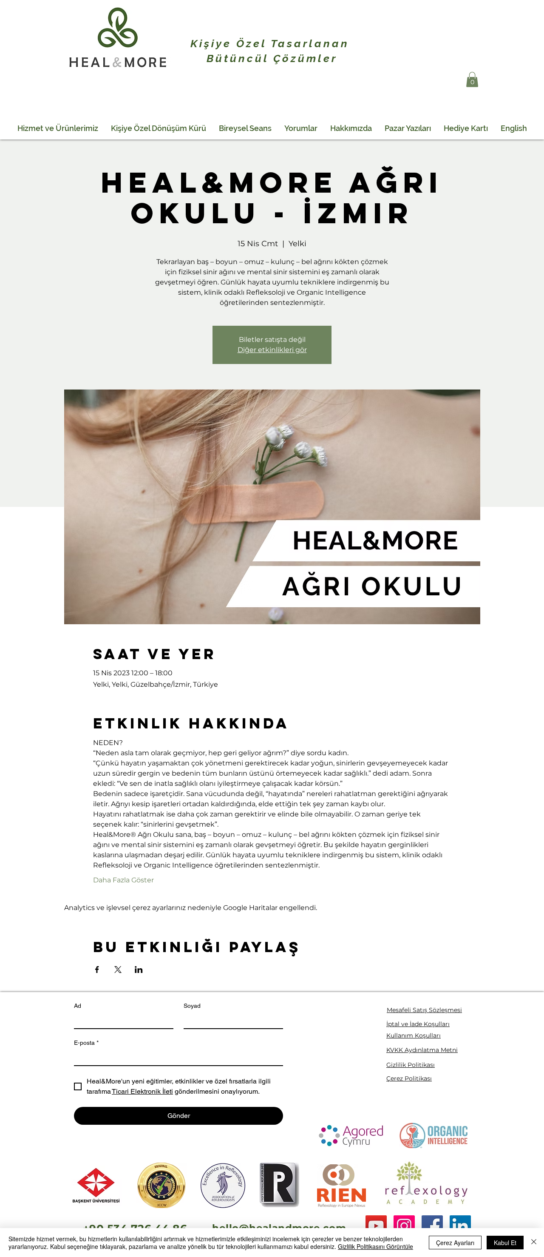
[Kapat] (534, 1242)
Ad (77, 1005)
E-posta (86, 1042)
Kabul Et (505, 1242)
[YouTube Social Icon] (376, 1226)
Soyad (192, 1005)
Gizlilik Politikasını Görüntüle (375, 1246)
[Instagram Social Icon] (404, 1226)
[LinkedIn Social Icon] (460, 1226)
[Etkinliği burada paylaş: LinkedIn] (139, 969)
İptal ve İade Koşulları (418, 1024)
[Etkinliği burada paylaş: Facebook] (97, 969)
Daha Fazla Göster (123, 880)
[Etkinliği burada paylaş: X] (118, 969)
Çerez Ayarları (455, 1242)
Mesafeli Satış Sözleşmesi (424, 1010)
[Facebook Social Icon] (432, 1226)
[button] (472, 79)
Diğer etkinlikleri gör (272, 350)
